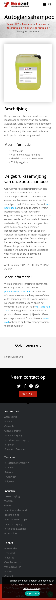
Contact (8, 576)
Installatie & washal (15, 528)
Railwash (9, 472)
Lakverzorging (12, 496)
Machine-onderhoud (15, 510)
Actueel (8, 571)
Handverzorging (13, 435)
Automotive (10, 548)
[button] (44, 4)
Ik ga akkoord (32, 593)
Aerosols (9, 421)
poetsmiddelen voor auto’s (18, 291)
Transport (9, 553)
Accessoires (10, 416)
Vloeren (8, 501)
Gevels (7, 505)
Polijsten (9, 481)
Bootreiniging (11, 514)
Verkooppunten (12, 566)
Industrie (9, 557)
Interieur (9, 444)
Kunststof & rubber (14, 449)
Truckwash (10, 476)
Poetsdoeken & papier (16, 519)
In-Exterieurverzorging (16, 440)
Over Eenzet (11, 562)
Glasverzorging (12, 430)
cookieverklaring (32, 588)
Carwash (9, 426)
